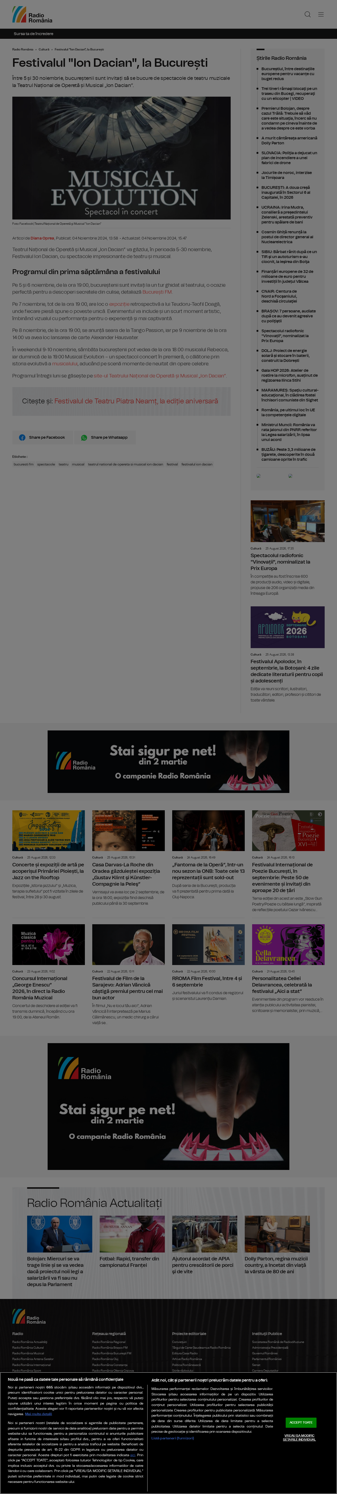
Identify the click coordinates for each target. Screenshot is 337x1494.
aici (132, 1455)
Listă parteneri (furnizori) (172, 1438)
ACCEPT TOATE (301, 1422)
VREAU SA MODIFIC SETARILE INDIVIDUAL (299, 1437)
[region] (168, 1433)
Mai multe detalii (38, 1414)
